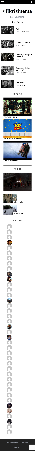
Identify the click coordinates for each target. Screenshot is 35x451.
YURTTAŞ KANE (20, 83)
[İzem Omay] (17, 353)
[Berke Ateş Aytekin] (17, 332)
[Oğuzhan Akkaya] (17, 363)
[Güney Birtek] (17, 405)
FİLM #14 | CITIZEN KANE (23, 42)
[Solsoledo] (17, 368)
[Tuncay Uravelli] (17, 300)
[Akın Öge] (17, 290)
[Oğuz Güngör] (17, 432)
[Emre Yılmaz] (17, 305)
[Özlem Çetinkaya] (17, 253)
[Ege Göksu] (17, 347)
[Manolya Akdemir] (17, 416)
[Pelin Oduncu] (17, 326)
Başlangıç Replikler (18, 202)
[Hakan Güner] (17, 342)
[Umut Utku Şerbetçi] (17, 321)
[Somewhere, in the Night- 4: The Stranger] (7, 57)
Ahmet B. (22, 85)
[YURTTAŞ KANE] (7, 84)
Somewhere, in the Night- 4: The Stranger (24, 55)
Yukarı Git (16, 447)
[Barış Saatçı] (17, 395)
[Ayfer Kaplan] (17, 279)
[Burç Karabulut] (17, 268)
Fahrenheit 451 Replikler (17, 182)
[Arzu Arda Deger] (17, 258)
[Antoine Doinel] (17, 284)
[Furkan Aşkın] (17, 311)
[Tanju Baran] (17, 237)
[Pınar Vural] (17, 379)
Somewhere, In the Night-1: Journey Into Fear (24, 69)
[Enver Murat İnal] (17, 358)
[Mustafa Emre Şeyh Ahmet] (17, 316)
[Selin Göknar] (17, 337)
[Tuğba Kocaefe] (17, 263)
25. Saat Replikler (18, 214)
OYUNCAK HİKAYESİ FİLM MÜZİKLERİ (12, 139)
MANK (17, 29)
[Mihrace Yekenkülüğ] (17, 426)
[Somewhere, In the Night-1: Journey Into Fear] (7, 70)
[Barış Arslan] (17, 274)
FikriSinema (23, 45)
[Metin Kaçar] (17, 247)
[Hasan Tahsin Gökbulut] (17, 400)
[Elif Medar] (17, 411)
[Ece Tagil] (17, 390)
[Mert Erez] (17, 421)
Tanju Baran (23, 59)
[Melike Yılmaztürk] (17, 374)
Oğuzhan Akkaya (24, 31)
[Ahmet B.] (17, 226)
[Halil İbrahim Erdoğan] (17, 232)
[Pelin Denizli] (17, 384)
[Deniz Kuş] (17, 242)
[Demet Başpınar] (17, 295)
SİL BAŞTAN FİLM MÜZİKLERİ (10, 161)
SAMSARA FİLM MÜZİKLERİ (10, 117)
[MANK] (7, 30)
